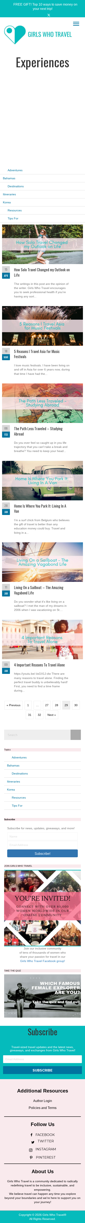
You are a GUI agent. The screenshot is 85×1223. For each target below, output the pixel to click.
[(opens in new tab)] (42, 995)
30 (76, 705)
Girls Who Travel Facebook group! (42, 961)
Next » (51, 714)
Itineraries (9, 194)
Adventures (15, 170)
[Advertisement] (42, 113)
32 (39, 714)
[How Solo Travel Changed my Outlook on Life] (42, 263)
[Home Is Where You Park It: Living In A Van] (42, 499)
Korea (7, 202)
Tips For (13, 218)
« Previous (13, 705)
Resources (15, 210)
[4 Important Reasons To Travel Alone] (42, 658)
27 (46, 705)
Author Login (42, 1101)
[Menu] (76, 23)
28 (56, 705)
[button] (42, 6)
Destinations (16, 186)
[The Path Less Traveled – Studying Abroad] (42, 419)
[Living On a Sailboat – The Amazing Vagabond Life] (42, 578)
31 (29, 714)
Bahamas (9, 178)
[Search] (76, 735)
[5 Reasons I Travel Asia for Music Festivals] (42, 342)
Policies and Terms (43, 1108)
